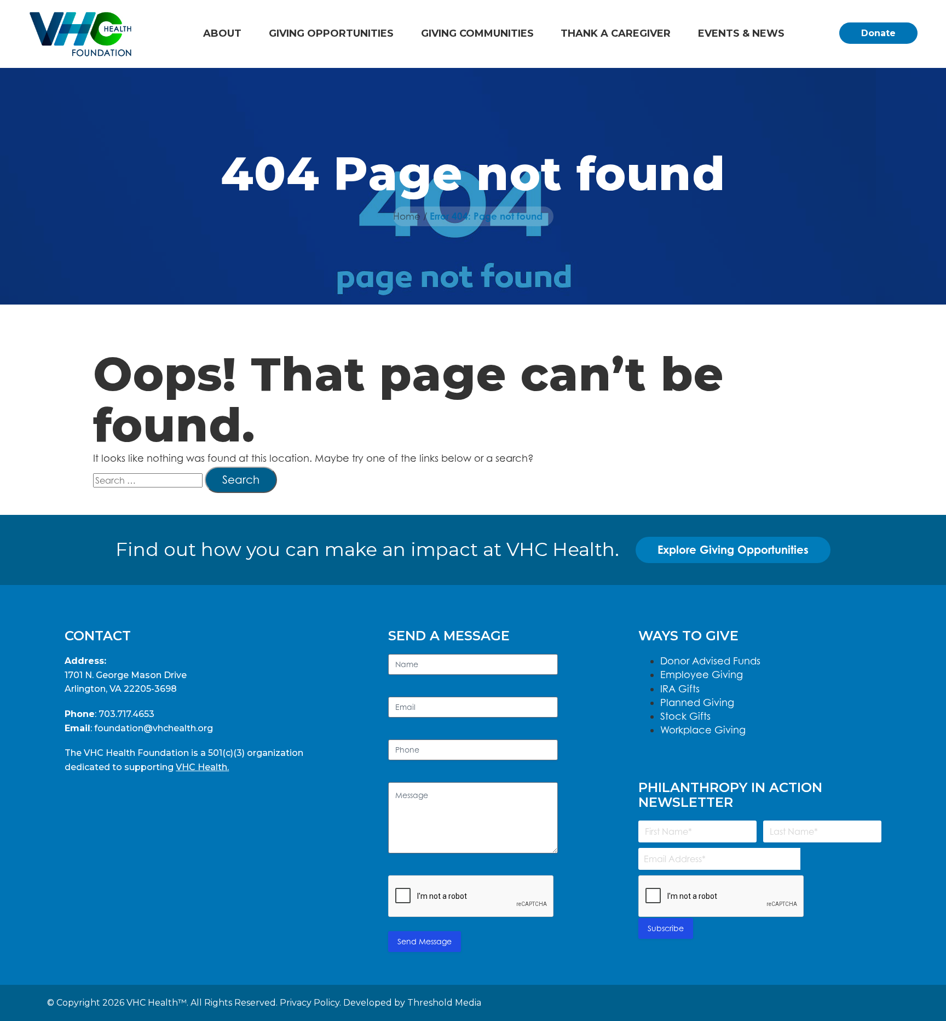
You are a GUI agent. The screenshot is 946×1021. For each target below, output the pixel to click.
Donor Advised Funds (710, 661)
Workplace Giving (703, 730)
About (222, 33)
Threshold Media (444, 1002)
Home (406, 216)
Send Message (424, 941)
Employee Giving (701, 674)
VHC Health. (202, 767)
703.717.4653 (126, 714)
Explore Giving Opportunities (733, 550)
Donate (878, 33)
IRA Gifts (680, 689)
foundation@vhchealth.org (153, 728)
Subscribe (666, 928)
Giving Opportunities (331, 33)
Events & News (741, 33)
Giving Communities (477, 33)
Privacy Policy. (310, 1002)
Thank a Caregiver (616, 33)
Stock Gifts (685, 716)
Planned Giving (697, 702)
